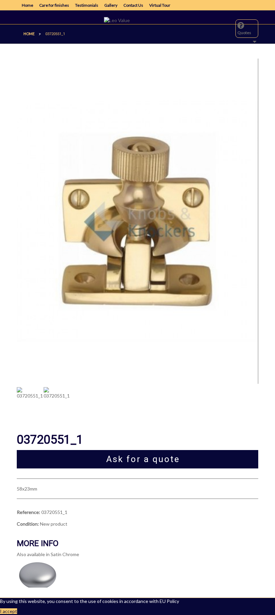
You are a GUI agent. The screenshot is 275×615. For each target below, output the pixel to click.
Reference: (28, 512)
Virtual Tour (159, 5)
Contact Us (133, 5)
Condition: (28, 524)
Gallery (110, 5)
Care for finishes (54, 5)
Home (27, 5)
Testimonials (86, 5)
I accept (8, 611)
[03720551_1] (30, 405)
